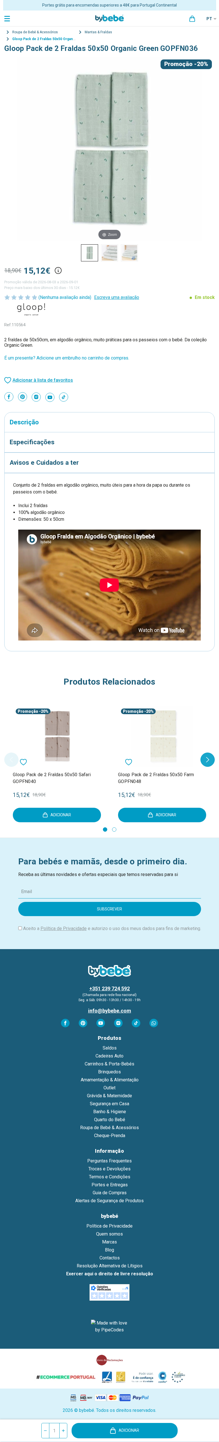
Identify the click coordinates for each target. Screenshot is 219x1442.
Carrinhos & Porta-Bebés (109, 1064)
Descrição (24, 422)
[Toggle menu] (8, 18)
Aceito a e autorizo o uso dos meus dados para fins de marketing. (112, 928)
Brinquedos (109, 1072)
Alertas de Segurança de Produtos (109, 1200)
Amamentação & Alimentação (110, 1079)
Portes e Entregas (110, 1184)
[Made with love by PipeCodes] (109, 1326)
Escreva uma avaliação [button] (116, 297)
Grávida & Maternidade (109, 1095)
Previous (11, 760)
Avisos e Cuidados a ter (44, 462)
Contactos (110, 1258)
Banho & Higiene (109, 1111)
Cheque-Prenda (109, 1135)
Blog (109, 1250)
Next (207, 760)
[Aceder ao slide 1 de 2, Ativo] (105, 829)
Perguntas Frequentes (109, 1161)
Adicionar (129, 1430)
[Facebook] (9, 396)
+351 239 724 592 (109, 988)
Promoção (178, 64)
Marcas (109, 1242)
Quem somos (109, 1234)
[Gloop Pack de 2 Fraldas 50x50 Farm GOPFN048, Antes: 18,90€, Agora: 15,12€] (162, 736)
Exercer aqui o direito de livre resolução (109, 1273)
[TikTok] (63, 397)
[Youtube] (50, 397)
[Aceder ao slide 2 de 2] (114, 829)
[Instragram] (36, 397)
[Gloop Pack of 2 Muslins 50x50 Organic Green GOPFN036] (89, 252)
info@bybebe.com (109, 1011)
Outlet (109, 1087)
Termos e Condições (109, 1176)
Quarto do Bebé (109, 1119)
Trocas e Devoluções (109, 1169)
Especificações (32, 442)
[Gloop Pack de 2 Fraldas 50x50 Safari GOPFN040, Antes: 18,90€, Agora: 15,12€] (57, 736)
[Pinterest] (22, 396)
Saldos (110, 1048)
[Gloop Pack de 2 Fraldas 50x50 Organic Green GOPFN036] (109, 252)
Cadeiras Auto (109, 1056)
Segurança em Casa (109, 1103)
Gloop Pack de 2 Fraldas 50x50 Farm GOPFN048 (156, 778)
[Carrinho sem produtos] (192, 18)
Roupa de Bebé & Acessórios (109, 1127)
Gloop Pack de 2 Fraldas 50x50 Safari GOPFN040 (52, 778)
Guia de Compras (110, 1192)
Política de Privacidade (63, 928)
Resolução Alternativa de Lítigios (110, 1266)
